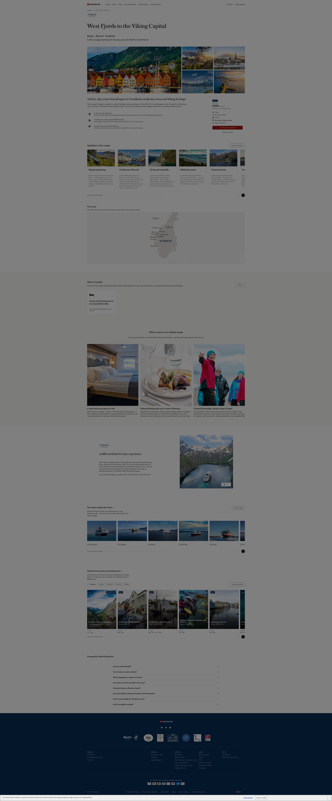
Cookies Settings (248, 797)
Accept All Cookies (261, 797)
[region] (166, 798)
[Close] (329, 798)
